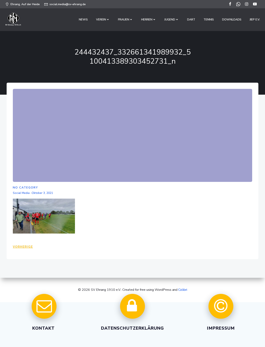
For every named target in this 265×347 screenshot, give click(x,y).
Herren (146, 19)
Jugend (169, 19)
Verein (101, 19)
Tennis (209, 19)
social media (21, 193)
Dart (191, 19)
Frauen (123, 19)
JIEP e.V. (255, 19)
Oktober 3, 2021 (42, 193)
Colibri (182, 289)
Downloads (231, 19)
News (83, 19)
